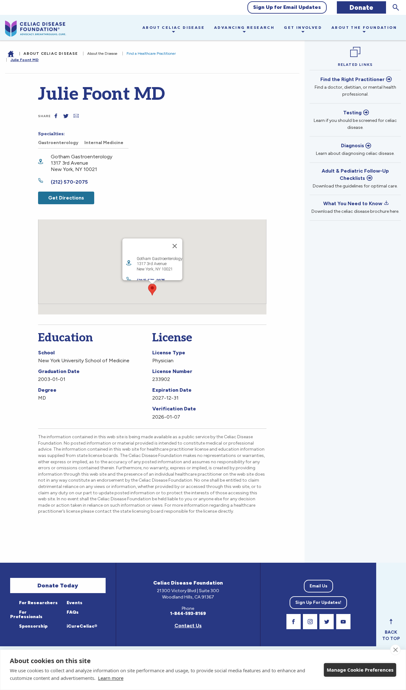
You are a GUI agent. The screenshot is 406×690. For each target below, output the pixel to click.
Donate (361, 7)
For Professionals (26, 614)
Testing (352, 113)
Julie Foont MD (24, 60)
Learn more (110, 678)
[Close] (174, 246)
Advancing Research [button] (244, 27)
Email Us (318, 586)
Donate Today (57, 585)
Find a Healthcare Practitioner (151, 53)
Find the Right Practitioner (352, 79)
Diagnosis (352, 145)
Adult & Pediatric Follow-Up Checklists (355, 174)
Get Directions (66, 198)
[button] (152, 289)
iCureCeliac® (81, 626)
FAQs (72, 612)
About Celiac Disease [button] (173, 27)
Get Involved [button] (303, 27)
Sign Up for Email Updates (287, 7)
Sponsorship (33, 626)
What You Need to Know (352, 203)
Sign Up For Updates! (318, 602)
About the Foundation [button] (364, 27)
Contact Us (188, 626)
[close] (395, 649)
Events (74, 602)
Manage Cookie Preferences (360, 670)
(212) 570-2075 (69, 182)
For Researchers (38, 602)
